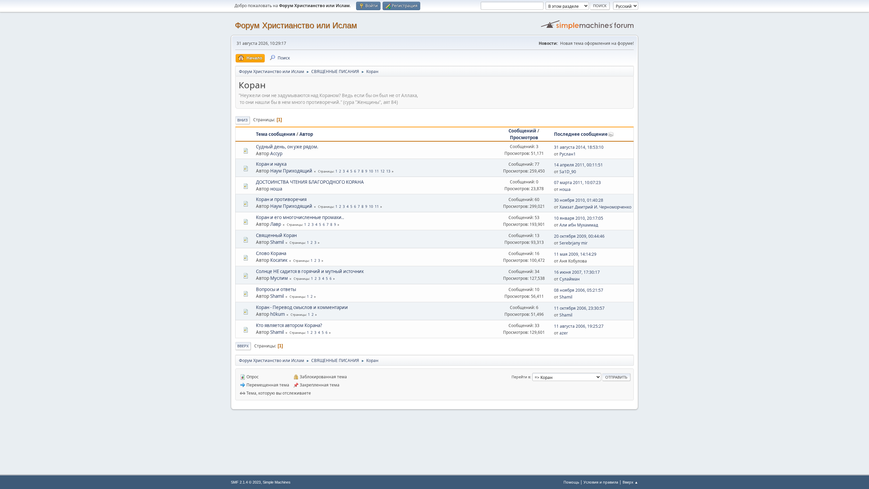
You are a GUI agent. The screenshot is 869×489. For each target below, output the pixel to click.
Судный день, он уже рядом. (287, 147)
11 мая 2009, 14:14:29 (575, 254)
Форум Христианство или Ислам (296, 25)
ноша (276, 189)
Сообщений (522, 131)
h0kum (277, 314)
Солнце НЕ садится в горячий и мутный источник (310, 271)
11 (377, 171)
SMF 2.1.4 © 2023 (246, 482)
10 (371, 171)
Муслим (279, 278)
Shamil (277, 242)
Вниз (242, 120)
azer (563, 333)
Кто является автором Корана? (289, 325)
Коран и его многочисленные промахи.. (300, 217)
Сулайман (569, 279)
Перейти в (521, 376)
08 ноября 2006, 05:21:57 (578, 290)
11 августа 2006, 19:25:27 (579, 326)
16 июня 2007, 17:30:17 (577, 272)
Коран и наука (271, 164)
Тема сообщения (275, 134)
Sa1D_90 (567, 172)
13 (388, 171)
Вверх (243, 345)
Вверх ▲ (630, 482)
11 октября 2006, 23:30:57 (579, 308)
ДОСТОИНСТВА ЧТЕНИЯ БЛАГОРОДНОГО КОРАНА (310, 182)
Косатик (279, 260)
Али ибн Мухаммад (578, 225)
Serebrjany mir (573, 243)
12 (383, 171)
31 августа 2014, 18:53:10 (579, 147)
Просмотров (524, 137)
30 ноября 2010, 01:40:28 (578, 200)
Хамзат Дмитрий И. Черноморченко (595, 207)
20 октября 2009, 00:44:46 (579, 236)
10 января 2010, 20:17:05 (578, 218)
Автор (306, 134)
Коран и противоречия (281, 199)
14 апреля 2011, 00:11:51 (578, 165)
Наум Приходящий (291, 171)
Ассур (276, 153)
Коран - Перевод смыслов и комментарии (302, 307)
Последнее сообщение (581, 134)
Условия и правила (601, 482)
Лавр (275, 224)
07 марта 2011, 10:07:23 (577, 182)
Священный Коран (276, 235)
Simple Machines (277, 482)
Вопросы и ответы (276, 289)
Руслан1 (567, 154)
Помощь (571, 482)
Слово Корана (271, 253)
